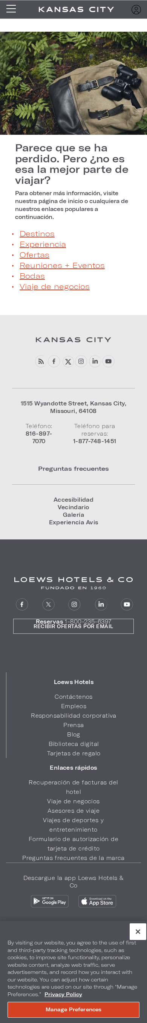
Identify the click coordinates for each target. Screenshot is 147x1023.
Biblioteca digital (74, 744)
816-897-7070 (39, 437)
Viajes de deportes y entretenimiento (73, 825)
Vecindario (73, 507)
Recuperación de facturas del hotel (73, 787)
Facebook (54, 361)
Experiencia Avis (73, 522)
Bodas (32, 275)
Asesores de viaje (73, 810)
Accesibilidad (74, 499)
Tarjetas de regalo (74, 753)
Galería (73, 515)
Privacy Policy (63, 994)
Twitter (48, 604)
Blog (40, 361)
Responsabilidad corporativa (73, 715)
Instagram (74, 604)
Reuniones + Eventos (62, 265)
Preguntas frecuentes (73, 468)
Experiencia (43, 243)
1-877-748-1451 (94, 441)
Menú (13, 9)
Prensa (73, 725)
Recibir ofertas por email (73, 626)
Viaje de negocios (55, 286)
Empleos (73, 706)
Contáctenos (74, 696)
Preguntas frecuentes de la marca (73, 858)
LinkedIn (95, 361)
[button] (73, 682)
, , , (73, 407)
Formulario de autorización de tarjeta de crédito (73, 844)
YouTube (108, 361)
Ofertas (34, 254)
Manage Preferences (73, 1009)
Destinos (37, 233)
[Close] (138, 931)
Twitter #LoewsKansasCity (67, 361)
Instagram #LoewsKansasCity (81, 361)
